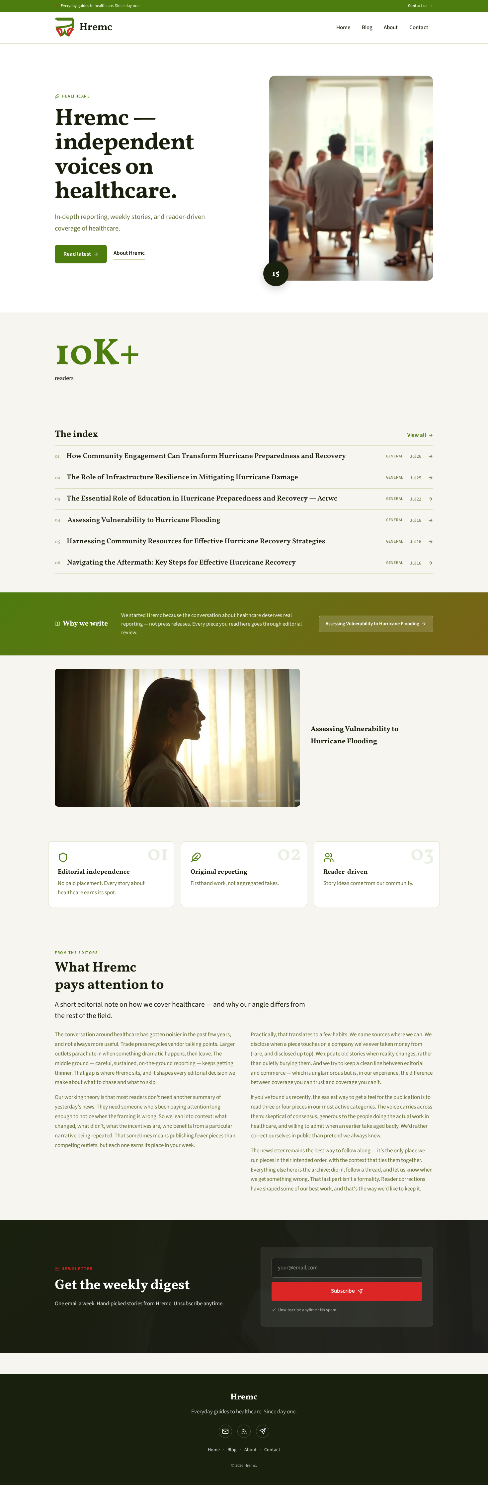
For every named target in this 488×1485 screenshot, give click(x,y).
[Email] (225, 1431)
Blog (367, 28)
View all (416, 435)
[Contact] (262, 1431)
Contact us (417, 6)
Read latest (77, 254)
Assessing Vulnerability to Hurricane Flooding (372, 623)
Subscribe (343, 1291)
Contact (418, 28)
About (391, 28)
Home (343, 28)
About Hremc (129, 253)
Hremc (244, 1397)
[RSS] (244, 1431)
